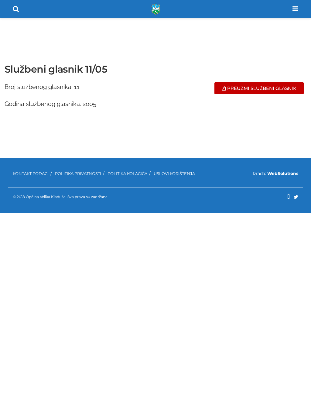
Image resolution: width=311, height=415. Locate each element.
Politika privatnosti (78, 173)
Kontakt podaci (31, 173)
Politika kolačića (127, 173)
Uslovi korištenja (174, 173)
